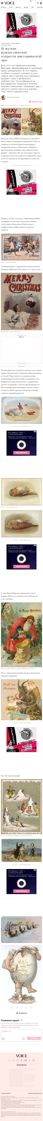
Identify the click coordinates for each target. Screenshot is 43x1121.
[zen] (21, 1060)
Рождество (6, 105)
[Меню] (2, 3)
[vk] (13, 1060)
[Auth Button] (41, 3)
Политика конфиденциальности (35, 1093)
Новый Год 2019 (14, 105)
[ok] (25, 1060)
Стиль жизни (5, 43)
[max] (33, 1060)
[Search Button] (38, 3)
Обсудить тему (37, 102)
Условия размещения (5, 1093)
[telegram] (17, 1060)
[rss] (9, 1060)
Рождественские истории (25, 105)
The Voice (10, 3)
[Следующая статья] (21, 1044)
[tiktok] (29, 1060)
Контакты (21, 1064)
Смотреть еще (21, 363)
